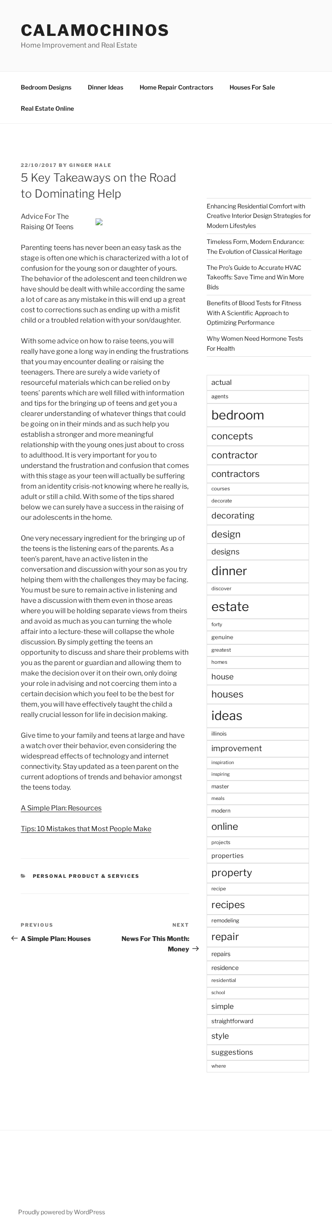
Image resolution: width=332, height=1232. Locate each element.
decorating (233, 515)
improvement (236, 748)
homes (219, 662)
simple (222, 1006)
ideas (227, 715)
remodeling (225, 920)
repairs (220, 953)
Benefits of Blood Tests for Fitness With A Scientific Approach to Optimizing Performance (254, 312)
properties (227, 856)
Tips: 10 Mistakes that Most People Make (86, 829)
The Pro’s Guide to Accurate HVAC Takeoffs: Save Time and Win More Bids (255, 277)
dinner (229, 570)
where (218, 1066)
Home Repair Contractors (176, 87)
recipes (228, 905)
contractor (234, 455)
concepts (232, 436)
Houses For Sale (252, 87)
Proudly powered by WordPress (61, 1212)
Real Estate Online (47, 108)
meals (217, 798)
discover (221, 589)
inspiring (220, 774)
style (220, 1036)
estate (230, 606)
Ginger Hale (90, 165)
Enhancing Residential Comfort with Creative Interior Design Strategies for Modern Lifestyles (259, 215)
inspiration (222, 762)
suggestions (232, 1052)
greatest (221, 650)
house (222, 676)
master (220, 786)
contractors (235, 473)
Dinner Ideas (105, 87)
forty (216, 624)
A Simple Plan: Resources (61, 808)
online (224, 826)
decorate (221, 501)
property (231, 873)
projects (220, 842)
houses (227, 694)
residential (223, 980)
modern (220, 810)
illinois (219, 733)
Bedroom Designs (46, 87)
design (226, 534)
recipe (218, 889)
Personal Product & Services (86, 876)
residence (225, 967)
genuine (222, 637)
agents (219, 396)
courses (220, 489)
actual (221, 382)
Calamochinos (95, 30)
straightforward (232, 1021)
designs (225, 551)
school (218, 992)
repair (225, 937)
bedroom (237, 414)
